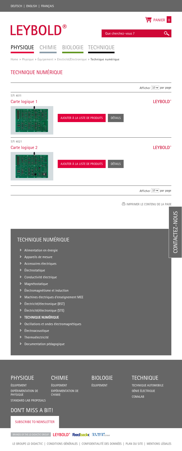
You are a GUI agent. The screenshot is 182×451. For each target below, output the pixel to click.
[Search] (166, 33)
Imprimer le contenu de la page (149, 204)
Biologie (102, 377)
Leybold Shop (61, 434)
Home (14, 59)
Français (47, 6)
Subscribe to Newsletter (35, 422)
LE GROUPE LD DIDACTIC (27, 443)
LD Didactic (31, 434)
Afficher (145, 88)
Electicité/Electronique (72, 59)
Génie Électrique (143, 391)
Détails (116, 118)
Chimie (59, 377)
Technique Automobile (147, 385)
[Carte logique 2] (32, 166)
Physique (28, 59)
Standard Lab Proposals (28, 400)
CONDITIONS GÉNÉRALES (62, 443)
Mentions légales (159, 443)
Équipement (45, 59)
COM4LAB (138, 396)
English (31, 6)
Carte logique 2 (24, 147)
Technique (145, 377)
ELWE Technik (101, 434)
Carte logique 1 (24, 101)
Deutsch (16, 6)
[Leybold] (39, 14)
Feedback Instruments (81, 434)
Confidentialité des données (102, 443)
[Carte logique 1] (32, 120)
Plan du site (134, 443)
